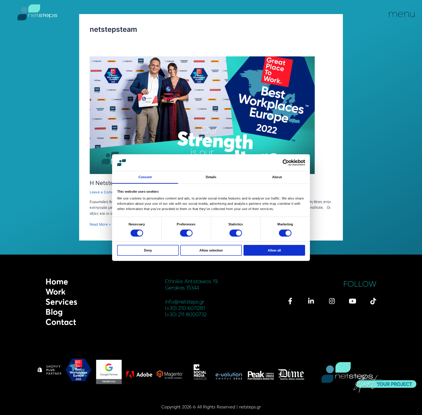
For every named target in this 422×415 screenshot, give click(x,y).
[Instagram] (332, 301)
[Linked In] (311, 301)
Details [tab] (211, 177)
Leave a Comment (105, 192)
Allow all (274, 250)
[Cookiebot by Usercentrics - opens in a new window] (286, 162)
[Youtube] (352, 301)
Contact (60, 322)
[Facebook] (290, 301)
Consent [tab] (145, 177)
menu (401, 13)
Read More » (100, 223)
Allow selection (211, 250)
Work (55, 292)
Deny (148, 250)
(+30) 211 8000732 (186, 314)
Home (56, 282)
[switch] (186, 233)
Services (61, 302)
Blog (54, 312)
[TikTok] (373, 301)
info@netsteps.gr (184, 301)
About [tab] (277, 177)
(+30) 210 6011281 (185, 308)
